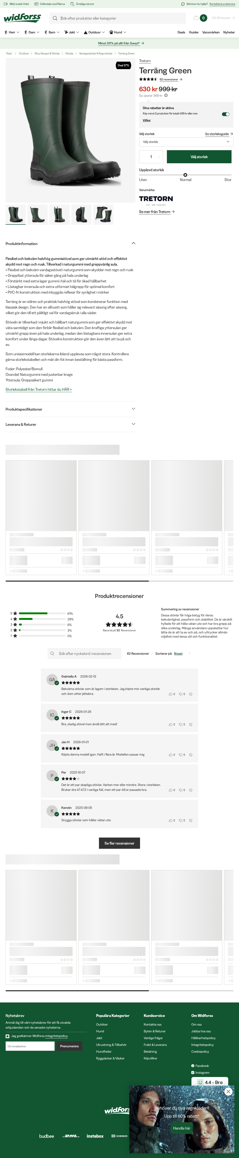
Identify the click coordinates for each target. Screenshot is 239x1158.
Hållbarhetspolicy (203, 1038)
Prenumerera (69, 1046)
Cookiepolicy (200, 1051)
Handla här (181, 1128)
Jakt (99, 1038)
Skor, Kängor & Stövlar (47, 53)
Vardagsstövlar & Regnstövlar (95, 53)
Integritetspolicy (202, 1045)
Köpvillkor (150, 1058)
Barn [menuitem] (52, 32)
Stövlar (69, 53)
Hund (100, 1031)
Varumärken (211, 32)
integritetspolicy (56, 1036)
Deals (181, 32)
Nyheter (229, 32)
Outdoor (24, 53)
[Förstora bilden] (70, 130)
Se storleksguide (217, 134)
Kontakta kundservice (222, 4)
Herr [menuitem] (12, 32)
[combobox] (186, 141)
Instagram (203, 1072)
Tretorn (145, 60)
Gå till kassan (221, 18)
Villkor (147, 120)
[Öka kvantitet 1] (159, 156)
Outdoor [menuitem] (94, 32)
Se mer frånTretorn (154, 211)
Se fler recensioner (119, 843)
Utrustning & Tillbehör (111, 1045)
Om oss (196, 1024)
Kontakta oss (153, 1024)
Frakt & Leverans (155, 1045)
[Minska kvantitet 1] (143, 156)
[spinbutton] (151, 156)
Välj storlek (199, 156)
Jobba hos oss (201, 1031)
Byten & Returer (155, 1031)
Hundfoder (104, 1051)
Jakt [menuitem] (72, 32)
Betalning (150, 1051)
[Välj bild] (16, 215)
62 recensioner (169, 79)
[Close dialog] (228, 1091)
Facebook (202, 1066)
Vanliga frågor (153, 1038)
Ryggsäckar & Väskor (110, 1058)
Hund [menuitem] (118, 32)
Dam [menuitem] (32, 32)
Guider (194, 32)
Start (9, 53)
